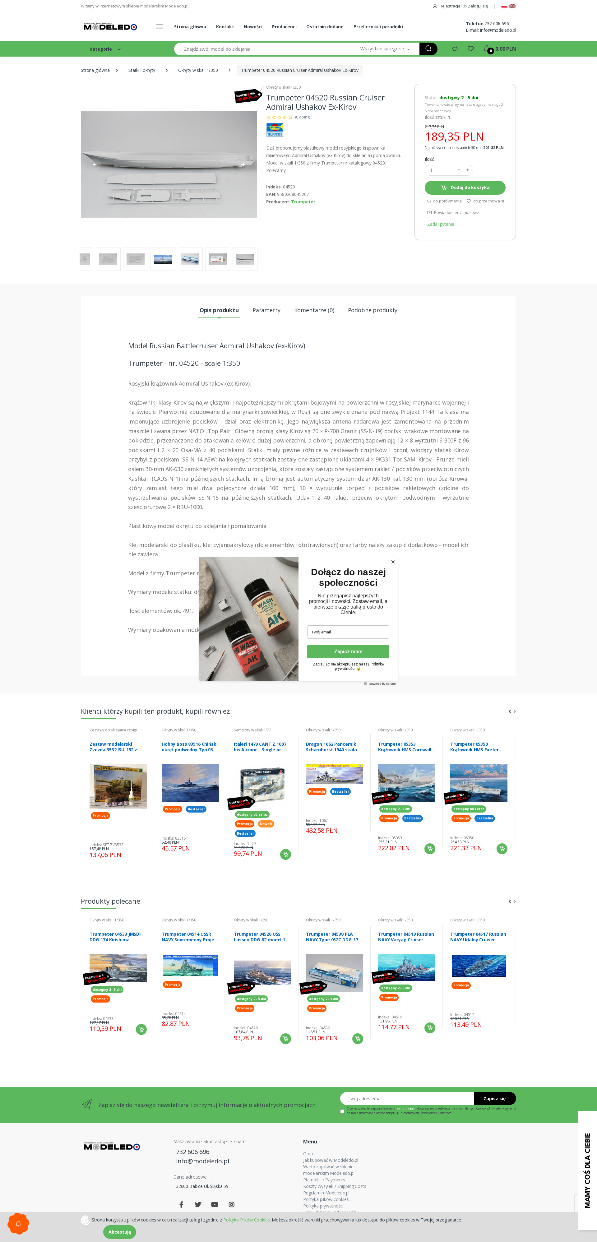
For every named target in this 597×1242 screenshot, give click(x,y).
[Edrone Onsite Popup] (298, 621)
